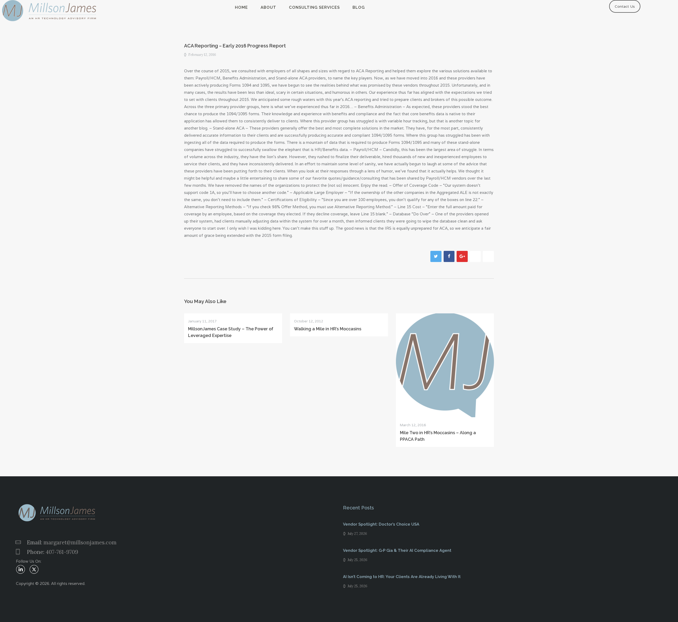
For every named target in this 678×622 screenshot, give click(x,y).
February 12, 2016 (202, 54)
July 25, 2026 (357, 560)
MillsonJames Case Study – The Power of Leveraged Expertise (230, 332)
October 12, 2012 (308, 321)
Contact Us (625, 6)
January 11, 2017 (202, 321)
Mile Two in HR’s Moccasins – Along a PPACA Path (438, 436)
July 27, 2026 (357, 533)
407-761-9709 (62, 552)
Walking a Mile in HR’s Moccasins (327, 328)
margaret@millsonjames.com (80, 542)
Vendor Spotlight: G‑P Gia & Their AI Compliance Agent (397, 550)
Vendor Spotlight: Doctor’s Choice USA (381, 524)
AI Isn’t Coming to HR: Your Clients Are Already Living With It (402, 576)
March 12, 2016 (413, 425)
